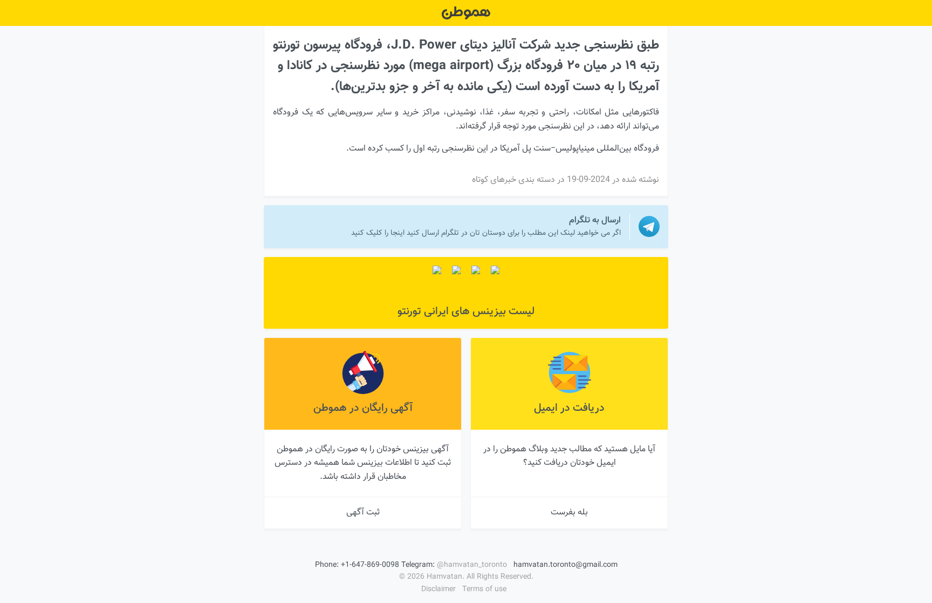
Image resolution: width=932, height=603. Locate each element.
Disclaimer (438, 589)
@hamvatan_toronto (472, 565)
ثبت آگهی (363, 512)
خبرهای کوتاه (494, 180)
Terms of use (484, 589)
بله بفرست (569, 512)
